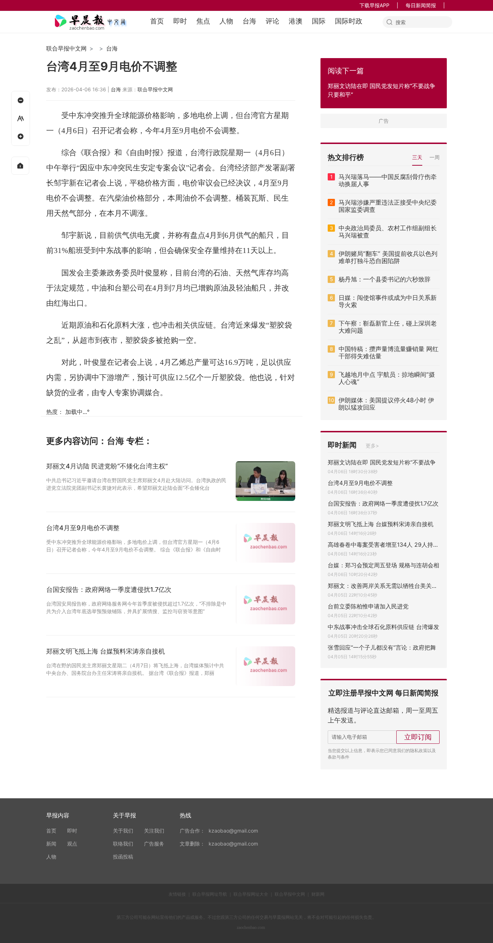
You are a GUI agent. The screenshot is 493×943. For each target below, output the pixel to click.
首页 (157, 21)
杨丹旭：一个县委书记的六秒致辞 (385, 279)
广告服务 (154, 844)
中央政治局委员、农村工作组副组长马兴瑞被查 (388, 231)
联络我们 (123, 844)
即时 (180, 21)
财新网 (317, 894)
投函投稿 (123, 856)
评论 (272, 21)
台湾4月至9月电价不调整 (360, 482)
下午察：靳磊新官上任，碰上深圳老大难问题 (388, 327)
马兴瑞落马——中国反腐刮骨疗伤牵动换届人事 (388, 180)
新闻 (51, 844)
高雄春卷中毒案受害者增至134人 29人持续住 (384, 544)
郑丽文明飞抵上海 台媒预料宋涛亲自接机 (380, 524)
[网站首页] (20, 166)
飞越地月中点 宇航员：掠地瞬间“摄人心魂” (387, 378)
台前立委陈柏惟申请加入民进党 (368, 606)
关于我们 (123, 831)
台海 (249, 21)
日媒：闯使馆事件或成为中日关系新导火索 (388, 301)
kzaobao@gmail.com (233, 831)
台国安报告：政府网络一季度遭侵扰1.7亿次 (383, 503)
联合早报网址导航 (209, 894)
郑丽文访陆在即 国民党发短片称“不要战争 (382, 462)
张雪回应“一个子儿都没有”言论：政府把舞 (382, 647)
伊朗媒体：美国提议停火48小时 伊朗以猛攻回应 (386, 404)
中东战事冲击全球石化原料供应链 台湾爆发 (383, 626)
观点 (72, 844)
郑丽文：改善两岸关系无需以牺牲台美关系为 (384, 585)
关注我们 (154, 831)
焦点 (203, 21)
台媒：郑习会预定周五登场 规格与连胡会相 (383, 565)
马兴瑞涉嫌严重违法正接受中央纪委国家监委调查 (388, 206)
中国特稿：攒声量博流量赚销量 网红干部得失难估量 (389, 352)
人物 (226, 21)
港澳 (295, 21)
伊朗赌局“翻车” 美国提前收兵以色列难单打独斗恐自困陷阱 (388, 257)
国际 (319, 21)
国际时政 (348, 21)
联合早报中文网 (66, 48)
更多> (372, 445)
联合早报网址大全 (251, 894)
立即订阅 (418, 737)
